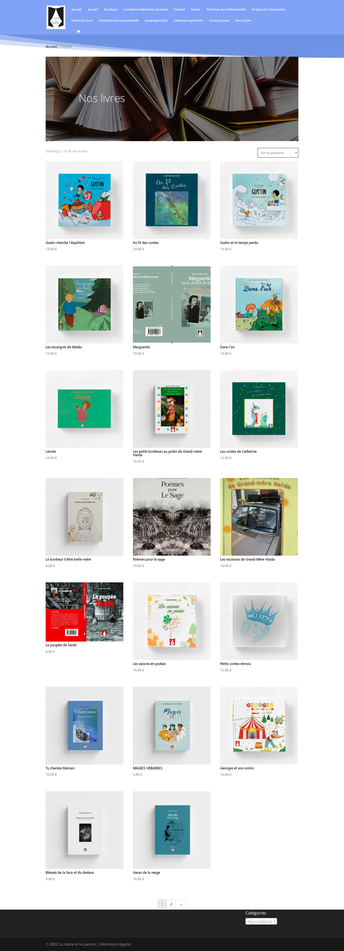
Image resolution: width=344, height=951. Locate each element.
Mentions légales (115, 944)
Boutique (110, 9)
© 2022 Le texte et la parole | (73, 944)
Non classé (243, 20)
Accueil (76, 9)
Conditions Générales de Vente (146, 9)
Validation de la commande (119, 20)
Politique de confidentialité (226, 9)
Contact (179, 9)
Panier (196, 9)
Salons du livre (82, 20)
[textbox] (261, 921)
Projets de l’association (268, 9)
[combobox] (261, 921)
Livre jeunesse (219, 20)
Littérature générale (188, 20)
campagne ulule (156, 20)
